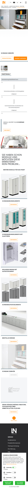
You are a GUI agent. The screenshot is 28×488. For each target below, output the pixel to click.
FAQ (9, 452)
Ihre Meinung (11, 449)
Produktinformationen (14, 443)
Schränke (14, 7)
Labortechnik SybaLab (14, 6)
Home (2, 6)
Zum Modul (13, 204)
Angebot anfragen (20, 58)
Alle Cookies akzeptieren (20, 483)
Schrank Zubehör (20, 7)
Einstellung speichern (8, 483)
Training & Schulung (13, 446)
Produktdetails (6, 58)
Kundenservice (12, 440)
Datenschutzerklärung (11, 464)
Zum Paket (7, 130)
